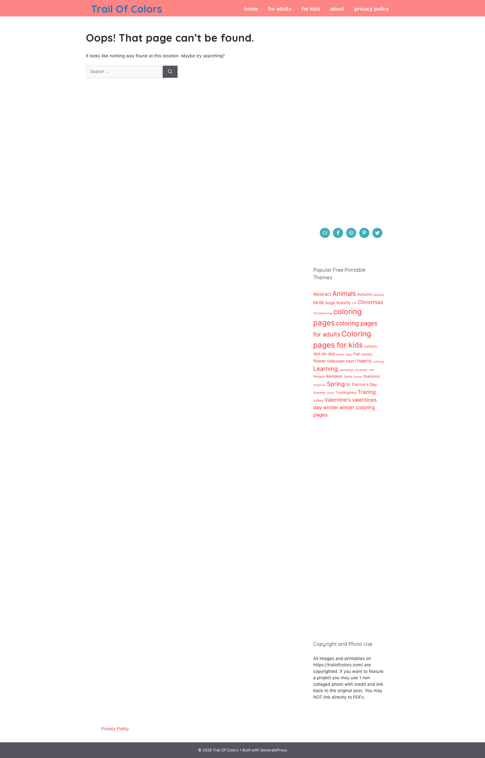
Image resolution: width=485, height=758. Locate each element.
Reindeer (334, 376)
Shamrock (371, 376)
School (357, 376)
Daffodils (370, 346)
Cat (354, 303)
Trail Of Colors (126, 9)
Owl (371, 370)
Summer (319, 393)
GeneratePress (273, 750)
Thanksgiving (345, 392)
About (337, 9)
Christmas (370, 302)
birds (318, 302)
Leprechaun (346, 370)
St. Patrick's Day (361, 384)
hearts (364, 360)
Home (251, 9)
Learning (325, 368)
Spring (336, 383)
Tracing (367, 392)
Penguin (319, 376)
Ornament (361, 370)
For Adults (280, 9)
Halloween (336, 361)
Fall (356, 354)
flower (319, 360)
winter (330, 407)
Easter (340, 354)
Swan (330, 393)
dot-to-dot (324, 353)
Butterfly (343, 303)
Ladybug (378, 361)
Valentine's (338, 400)
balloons (378, 295)
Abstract (322, 294)
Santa (348, 376)
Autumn (364, 294)
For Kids (311, 9)
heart (351, 361)
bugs (330, 302)
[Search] (170, 72)
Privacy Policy (371, 9)
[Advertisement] (348, 120)
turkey (318, 400)
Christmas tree (322, 313)
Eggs (349, 354)
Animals (344, 293)
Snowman (319, 385)
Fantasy (367, 354)
